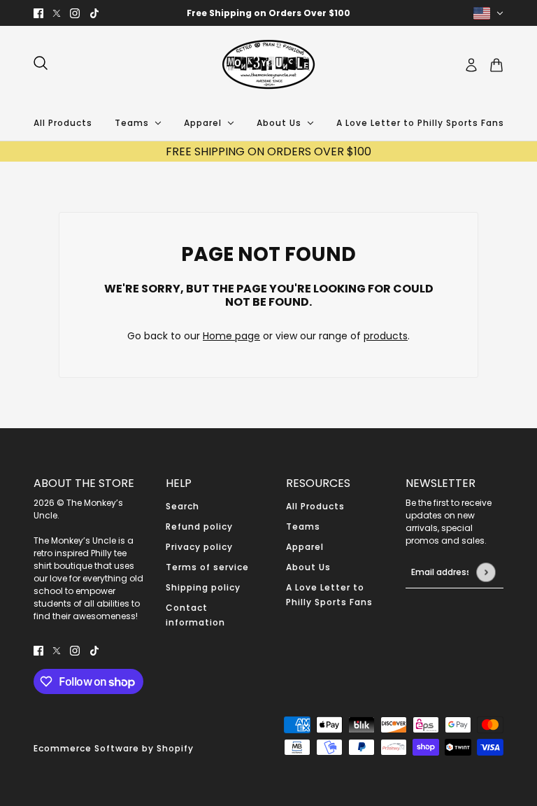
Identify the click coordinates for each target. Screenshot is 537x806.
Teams (303, 526)
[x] (57, 13)
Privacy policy (199, 547)
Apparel (305, 547)
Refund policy (199, 526)
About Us (308, 567)
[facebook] (38, 13)
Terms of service (207, 567)
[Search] (41, 63)
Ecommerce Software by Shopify (114, 748)
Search (182, 506)
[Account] (471, 65)
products (386, 336)
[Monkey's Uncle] (268, 65)
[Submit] (485, 572)
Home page (231, 336)
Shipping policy (203, 587)
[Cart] (496, 65)
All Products (315, 506)
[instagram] (74, 13)
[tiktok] (94, 13)
